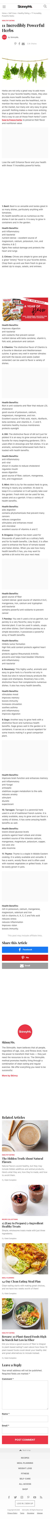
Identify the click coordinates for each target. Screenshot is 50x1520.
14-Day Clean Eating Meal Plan (21, 1281)
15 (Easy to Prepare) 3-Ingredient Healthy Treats (22, 1224)
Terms (22, 1513)
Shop (25, 1489)
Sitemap (40, 1513)
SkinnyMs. (15, 37)
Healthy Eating (23, 13)
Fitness (25, 1473)
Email (5, 1425)
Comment (8, 1379)
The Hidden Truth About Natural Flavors (22, 1160)
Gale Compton (10, 1180)
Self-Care (12, 13)
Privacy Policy (12, 1513)
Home (4, 13)
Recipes (25, 1458)
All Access (25, 1484)
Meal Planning (8, 1278)
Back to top (26, 1450)
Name (6, 1414)
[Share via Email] (23, 44)
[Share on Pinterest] (15, 44)
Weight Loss (25, 1468)
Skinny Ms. (25, 7)
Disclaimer (30, 1513)
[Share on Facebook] (19, 44)
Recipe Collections (10, 1219)
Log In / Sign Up (25, 1503)
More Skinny (10, 1075)
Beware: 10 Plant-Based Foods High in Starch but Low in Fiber (24, 1338)
